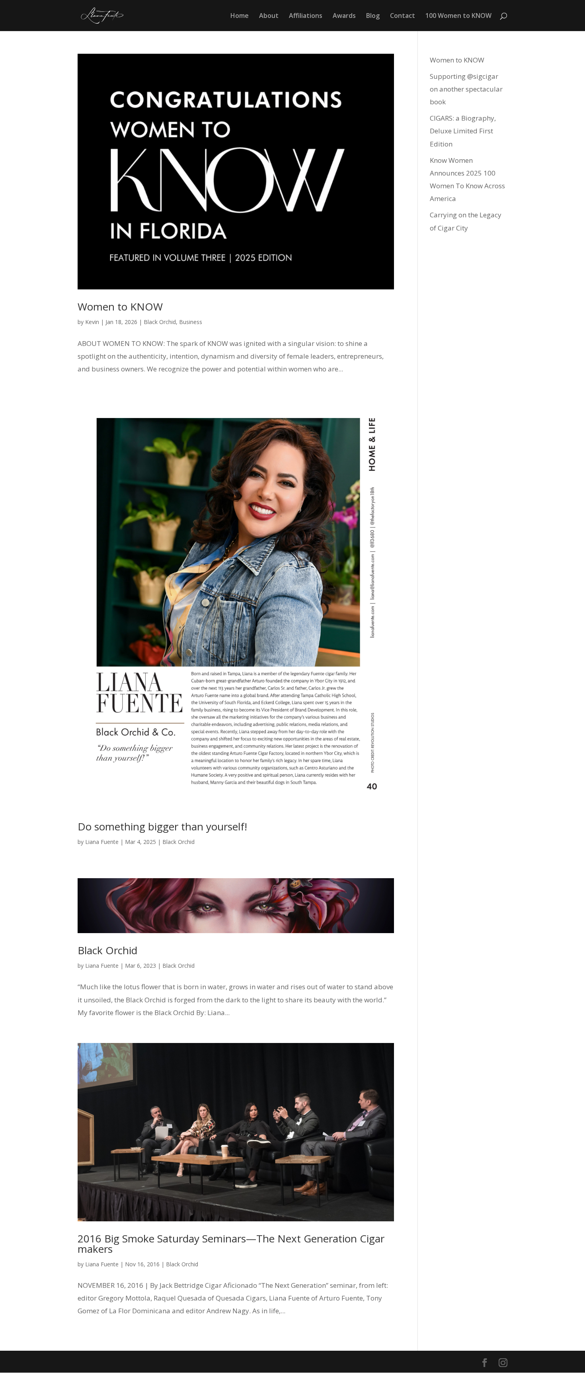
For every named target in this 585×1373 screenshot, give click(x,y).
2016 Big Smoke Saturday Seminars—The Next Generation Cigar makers (231, 1243)
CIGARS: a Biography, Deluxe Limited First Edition (463, 130)
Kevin (92, 322)
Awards (344, 16)
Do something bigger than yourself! (162, 826)
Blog (373, 16)
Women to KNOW (120, 306)
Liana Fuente (102, 842)
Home (239, 16)
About (269, 16)
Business (190, 322)
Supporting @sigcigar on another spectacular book (466, 89)
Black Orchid (160, 322)
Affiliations (305, 16)
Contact (402, 16)
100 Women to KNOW (458, 16)
